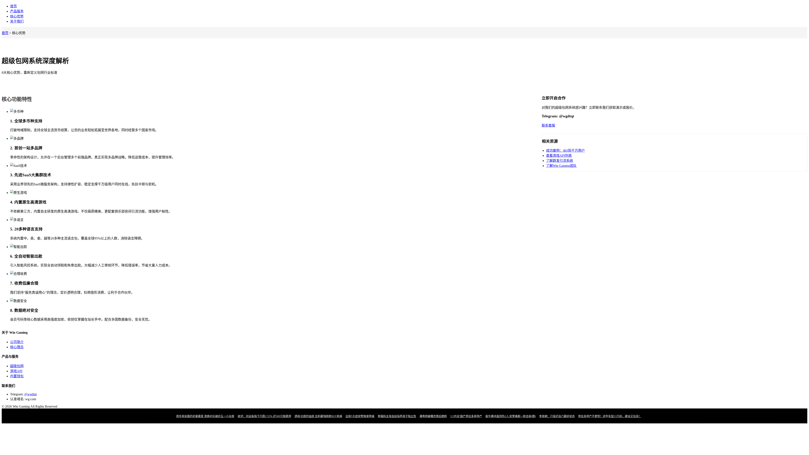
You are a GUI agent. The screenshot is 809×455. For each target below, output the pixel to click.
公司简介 (17, 342)
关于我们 (17, 21)
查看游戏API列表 (559, 155)
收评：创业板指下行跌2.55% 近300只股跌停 (264, 416)
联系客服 (548, 125)
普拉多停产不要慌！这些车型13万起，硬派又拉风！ (609, 416)
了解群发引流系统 (559, 160)
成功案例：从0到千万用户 (565, 150)
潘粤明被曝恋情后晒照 (433, 416)
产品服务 (17, 11)
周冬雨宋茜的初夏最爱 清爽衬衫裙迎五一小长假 (205, 416)
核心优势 (17, 16)
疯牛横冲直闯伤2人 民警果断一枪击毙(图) (510, 416)
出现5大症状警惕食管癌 (360, 416)
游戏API (16, 371)
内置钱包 (17, 376)
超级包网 (17, 366)
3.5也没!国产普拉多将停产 (466, 416)
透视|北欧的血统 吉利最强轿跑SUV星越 (318, 416)
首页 (13, 6)
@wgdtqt (30, 394)
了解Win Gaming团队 (561, 165)
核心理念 (17, 347)
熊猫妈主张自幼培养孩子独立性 (397, 416)
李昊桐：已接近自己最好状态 (557, 416)
